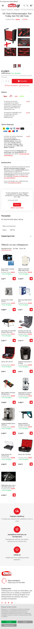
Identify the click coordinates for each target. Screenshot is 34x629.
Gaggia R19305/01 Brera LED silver (8, 424)
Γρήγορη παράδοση (17, 516)
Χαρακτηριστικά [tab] (7, 236)
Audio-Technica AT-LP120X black (6, 455)
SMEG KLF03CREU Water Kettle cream (23, 269)
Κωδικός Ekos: (10, 19)
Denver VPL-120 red (7, 361)
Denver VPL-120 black (24, 454)
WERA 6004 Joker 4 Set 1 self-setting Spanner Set (8, 486)
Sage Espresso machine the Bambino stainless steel (25, 393)
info (27, 101)
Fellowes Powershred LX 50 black (25, 362)
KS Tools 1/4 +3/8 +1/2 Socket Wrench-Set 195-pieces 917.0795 (25, 331)
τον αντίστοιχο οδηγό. (14, 182)
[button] (25, 19)
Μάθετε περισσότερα (17, 208)
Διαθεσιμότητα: (6, 73)
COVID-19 (17, 555)
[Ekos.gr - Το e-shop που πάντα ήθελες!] (14, 5)
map (27, 113)
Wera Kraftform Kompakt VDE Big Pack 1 (8, 393)
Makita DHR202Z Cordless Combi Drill (24, 424)
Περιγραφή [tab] (5, 216)
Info (27, 136)
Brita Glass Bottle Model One (25, 300)
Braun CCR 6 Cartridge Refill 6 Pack (7, 269)
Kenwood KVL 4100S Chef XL (7, 300)
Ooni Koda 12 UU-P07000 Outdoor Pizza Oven (8, 331)
